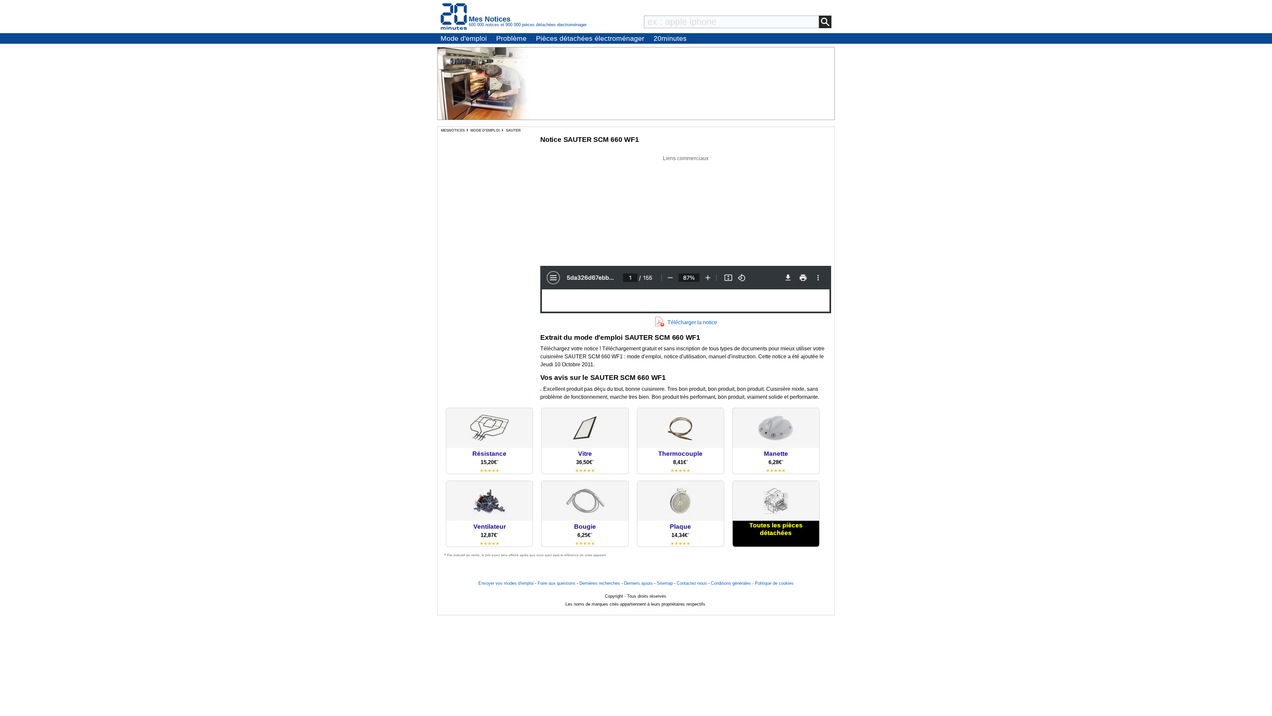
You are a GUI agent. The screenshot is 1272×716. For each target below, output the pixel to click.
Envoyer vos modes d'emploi (506, 583)
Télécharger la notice (692, 322)
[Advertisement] (685, 208)
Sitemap (665, 583)
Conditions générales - (733, 583)
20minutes (670, 38)
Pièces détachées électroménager (590, 38)
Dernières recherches (599, 583)
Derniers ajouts (638, 583)
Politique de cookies (774, 583)
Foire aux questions (556, 583)
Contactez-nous (692, 583)
